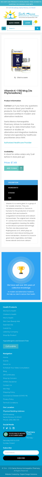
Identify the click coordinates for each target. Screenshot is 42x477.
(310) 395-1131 (14, 420)
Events (5, 361)
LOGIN (27, 23)
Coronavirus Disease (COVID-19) (15, 396)
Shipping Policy (9, 392)
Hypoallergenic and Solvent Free (16, 341)
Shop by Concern (10, 378)
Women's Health (9, 311)
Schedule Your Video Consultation (16, 368)
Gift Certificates (9, 375)
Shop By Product (9, 335)
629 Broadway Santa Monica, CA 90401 (21, 8)
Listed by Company (10, 332)
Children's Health (9, 314)
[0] (34, 23)
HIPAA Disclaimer (10, 382)
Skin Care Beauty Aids (11, 321)
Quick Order (14, 23)
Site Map (6, 389)
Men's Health (8, 318)
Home (5, 357)
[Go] (37, 28)
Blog (5, 371)
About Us (6, 364)
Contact (8, 106)
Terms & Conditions (10, 403)
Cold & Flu (7, 328)
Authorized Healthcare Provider (18, 142)
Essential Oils (8, 325)
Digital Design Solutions (28, 474)
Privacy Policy (8, 399)
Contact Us (7, 385)
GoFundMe (11, 346)
